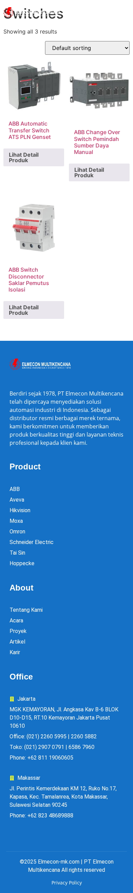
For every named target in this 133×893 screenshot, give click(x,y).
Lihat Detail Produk (24, 157)
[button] (111, 13)
